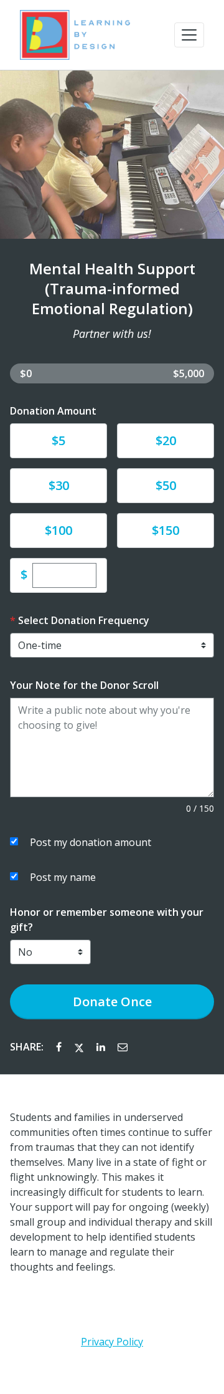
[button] (189, 34)
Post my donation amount (90, 842)
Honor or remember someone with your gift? (106, 919)
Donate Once (112, 1001)
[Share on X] (80, 1047)
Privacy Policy (112, 1341)
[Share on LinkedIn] (102, 1047)
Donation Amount (53, 411)
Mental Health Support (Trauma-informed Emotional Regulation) (112, 289)
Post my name (63, 877)
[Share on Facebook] (60, 1047)
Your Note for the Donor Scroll (84, 685)
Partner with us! (112, 333)
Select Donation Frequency (83, 620)
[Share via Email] (123, 1047)
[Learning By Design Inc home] (75, 35)
